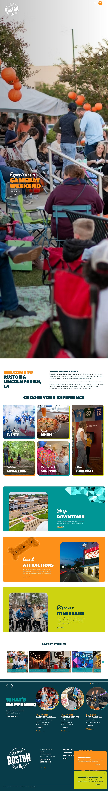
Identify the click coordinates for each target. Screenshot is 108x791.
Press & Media (68, 755)
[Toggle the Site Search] (95, 3)
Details (38, 731)
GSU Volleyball (94, 717)
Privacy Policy (33, 786)
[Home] (12, 8)
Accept (98, 764)
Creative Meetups (70, 717)
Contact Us (67, 753)
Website (40, 727)
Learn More (14, 195)
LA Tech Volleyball (46, 717)
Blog (65, 758)
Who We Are (67, 750)
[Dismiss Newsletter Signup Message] (105, 773)
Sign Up (98, 784)
